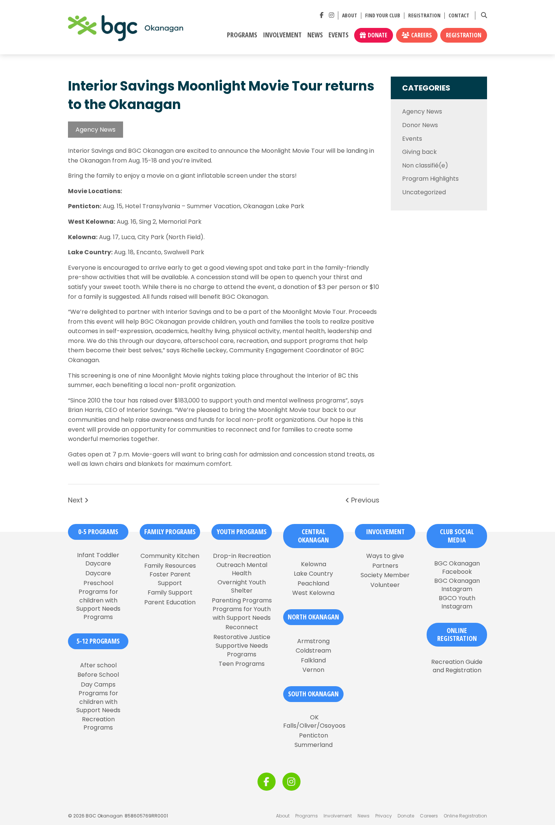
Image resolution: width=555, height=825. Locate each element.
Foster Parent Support (170, 578)
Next (76, 500)
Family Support (170, 592)
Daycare (98, 573)
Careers (421, 35)
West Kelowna (313, 593)
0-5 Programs (98, 531)
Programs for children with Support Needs (98, 701)
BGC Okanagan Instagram (457, 585)
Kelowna (313, 564)
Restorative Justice (241, 637)
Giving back (419, 151)
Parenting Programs (242, 600)
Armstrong (313, 641)
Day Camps (98, 685)
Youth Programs (242, 531)
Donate (377, 35)
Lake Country (313, 574)
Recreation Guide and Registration (457, 666)
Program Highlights (430, 178)
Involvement (282, 35)
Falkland (313, 660)
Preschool (98, 583)
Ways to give (385, 556)
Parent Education (170, 602)
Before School (98, 675)
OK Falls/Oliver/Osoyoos (314, 721)
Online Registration (465, 816)
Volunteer (385, 585)
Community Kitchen (169, 556)
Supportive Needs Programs (242, 650)
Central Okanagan (313, 535)
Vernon (313, 670)
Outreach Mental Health (241, 569)
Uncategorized (424, 192)
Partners (385, 566)
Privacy (383, 816)
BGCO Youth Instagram (457, 602)
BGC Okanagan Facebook (457, 567)
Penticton (313, 735)
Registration (424, 15)
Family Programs (170, 531)
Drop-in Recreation (242, 556)
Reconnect (241, 627)
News (315, 35)
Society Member (385, 575)
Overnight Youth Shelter (241, 586)
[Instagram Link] (331, 15)
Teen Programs (242, 664)
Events (338, 35)
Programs (242, 35)
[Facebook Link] (321, 15)
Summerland (313, 745)
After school (98, 665)
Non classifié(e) (425, 165)
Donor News (420, 125)
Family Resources (170, 566)
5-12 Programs (98, 640)
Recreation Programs (98, 723)
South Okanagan (313, 693)
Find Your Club (382, 15)
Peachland (313, 583)
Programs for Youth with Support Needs (242, 613)
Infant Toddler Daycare (98, 559)
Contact (459, 15)
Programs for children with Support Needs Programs (98, 604)
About (349, 15)
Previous (364, 500)
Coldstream (313, 651)
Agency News (96, 129)
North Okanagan (313, 616)
